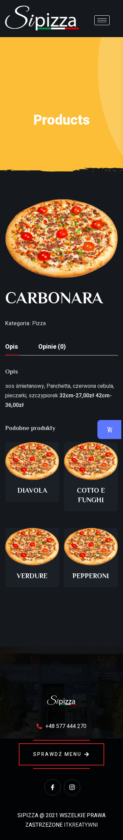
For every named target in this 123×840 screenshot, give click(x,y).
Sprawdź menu (57, 754)
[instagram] (72, 787)
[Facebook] (52, 787)
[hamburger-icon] (102, 20)
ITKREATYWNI (81, 825)
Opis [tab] (11, 346)
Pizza (39, 323)
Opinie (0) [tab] (52, 346)
